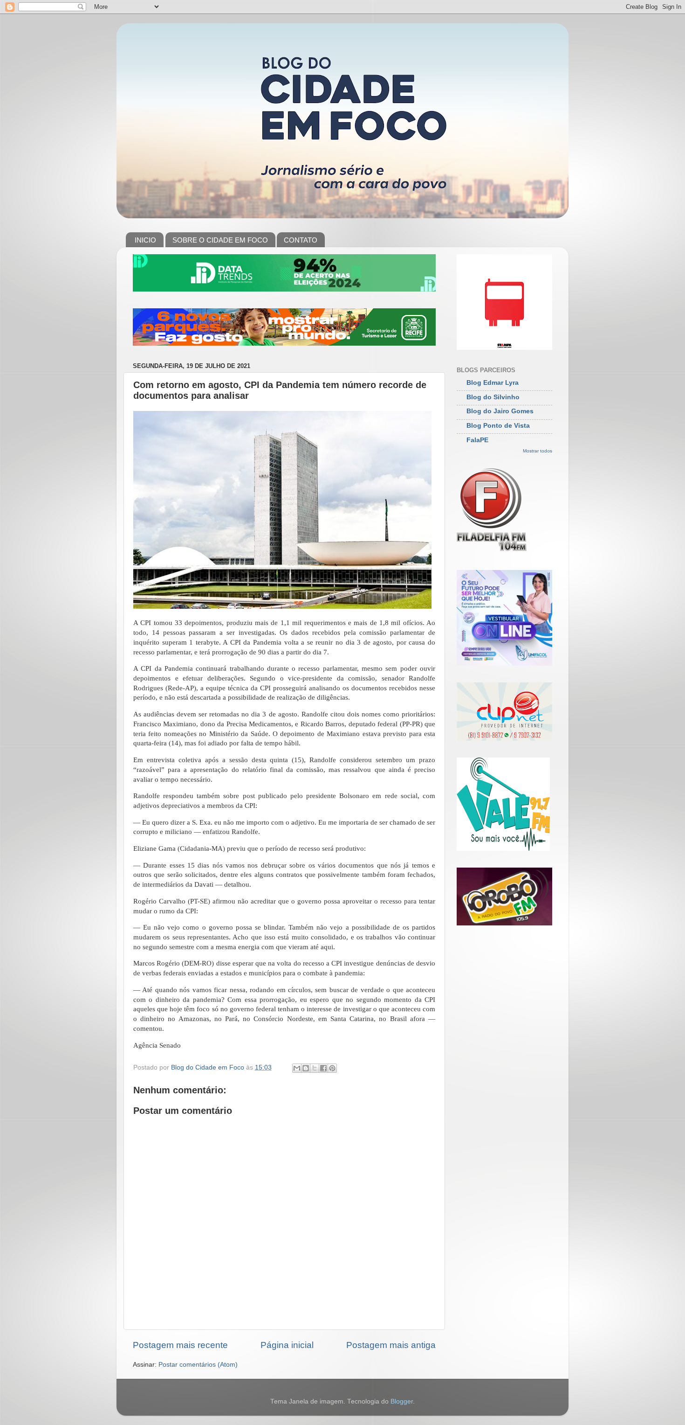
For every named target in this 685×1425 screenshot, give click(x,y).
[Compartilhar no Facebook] (323, 1068)
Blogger (401, 1401)
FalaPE (477, 440)
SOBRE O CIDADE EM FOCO (220, 240)
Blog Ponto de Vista (498, 425)
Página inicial (287, 1345)
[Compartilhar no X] (314, 1068)
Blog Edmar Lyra (492, 382)
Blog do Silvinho (493, 397)
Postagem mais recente (180, 1345)
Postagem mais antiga (391, 1345)
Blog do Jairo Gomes (500, 411)
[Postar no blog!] (305, 1068)
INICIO (145, 240)
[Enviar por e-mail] (296, 1068)
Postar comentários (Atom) (198, 1364)
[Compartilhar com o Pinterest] (332, 1068)
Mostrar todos (537, 450)
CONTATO (300, 240)
